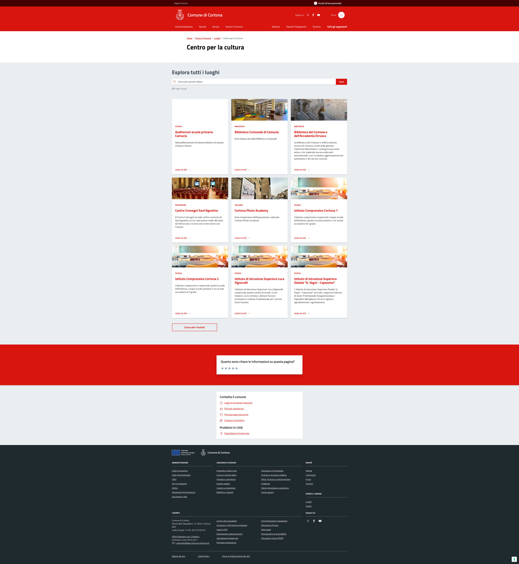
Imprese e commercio (226, 479)
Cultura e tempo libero (226, 475)
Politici (175, 488)
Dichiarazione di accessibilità (273, 534)
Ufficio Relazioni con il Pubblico (185, 536)
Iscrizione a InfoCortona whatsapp (232, 525)
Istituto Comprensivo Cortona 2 (197, 279)
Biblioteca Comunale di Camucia (257, 132)
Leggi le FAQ (222, 529)
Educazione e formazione (272, 470)
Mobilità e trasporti (225, 492)
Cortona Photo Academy (251, 210)
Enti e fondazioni (179, 483)
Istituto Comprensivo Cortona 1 (316, 210)
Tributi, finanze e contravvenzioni (275, 479)
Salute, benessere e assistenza (275, 488)
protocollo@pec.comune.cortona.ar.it (193, 543)
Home (189, 38)
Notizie (309, 470)
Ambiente (265, 483)
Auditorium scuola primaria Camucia (194, 134)
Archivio (309, 483)
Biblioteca (239, 126)
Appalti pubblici (223, 483)
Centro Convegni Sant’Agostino (196, 210)
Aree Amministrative (181, 475)
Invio (341, 81)
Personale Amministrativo (183, 492)
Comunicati (311, 475)
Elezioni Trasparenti (296, 26)
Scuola (178, 126)
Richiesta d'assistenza (226, 542)
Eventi (309, 506)
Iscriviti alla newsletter (227, 521)
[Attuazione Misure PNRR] (184, 453)
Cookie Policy (203, 556)
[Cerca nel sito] (341, 15)
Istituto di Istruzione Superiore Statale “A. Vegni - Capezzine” (315, 280)
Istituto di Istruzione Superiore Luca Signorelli (259, 280)
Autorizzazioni (267, 492)
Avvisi (308, 479)
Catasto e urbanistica (226, 488)
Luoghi (217, 38)
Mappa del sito (178, 556)
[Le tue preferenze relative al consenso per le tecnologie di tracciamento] (514, 559)
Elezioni (276, 26)
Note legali (266, 529)
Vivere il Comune (203, 38)
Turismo (317, 26)
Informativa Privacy (270, 525)
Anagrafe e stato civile (227, 470)
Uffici (174, 479)
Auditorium (180, 205)
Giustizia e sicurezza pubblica (274, 475)
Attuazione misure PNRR (272, 538)
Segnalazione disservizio (227, 538)
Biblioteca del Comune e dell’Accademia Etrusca (310, 134)
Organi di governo (180, 470)
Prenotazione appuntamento (229, 534)
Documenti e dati (179, 496)
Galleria (239, 205)
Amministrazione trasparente (274, 521)
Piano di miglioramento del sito (236, 556)
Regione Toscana (180, 3)
